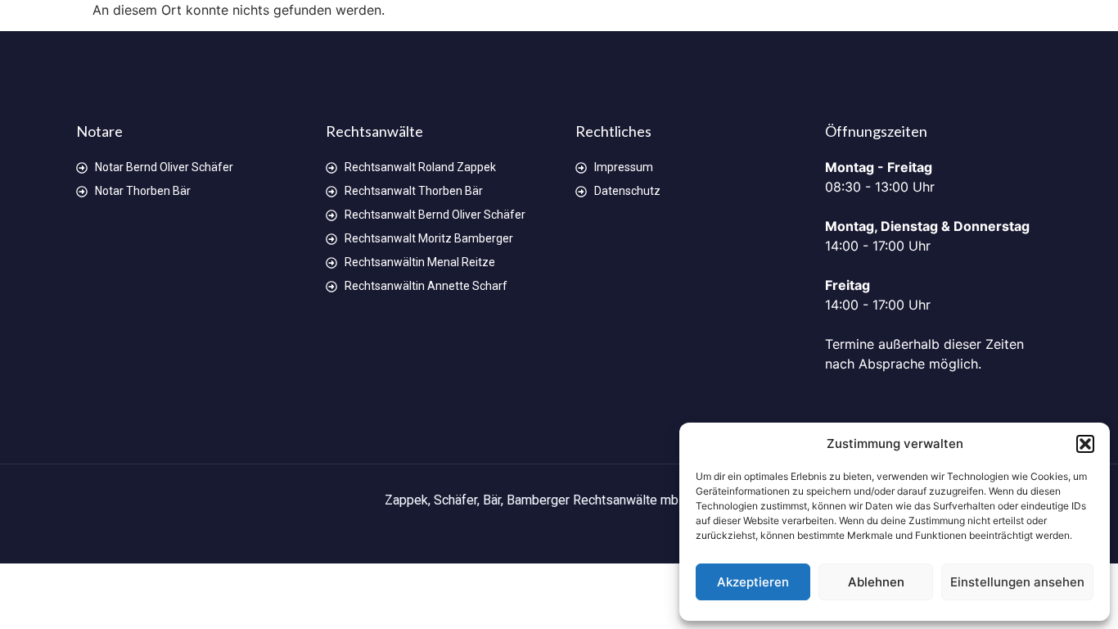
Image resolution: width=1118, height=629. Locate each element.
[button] (1085, 444)
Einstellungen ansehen (1017, 582)
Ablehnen (876, 582)
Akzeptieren (753, 582)
